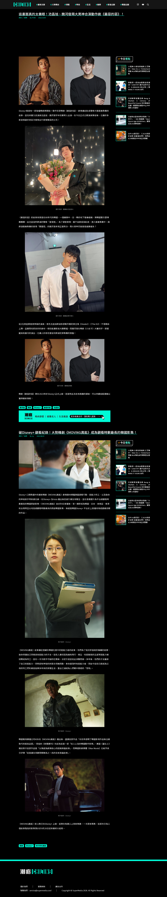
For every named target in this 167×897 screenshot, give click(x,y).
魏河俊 (22, 407)
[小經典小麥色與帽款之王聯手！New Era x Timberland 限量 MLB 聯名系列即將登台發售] (121, 70)
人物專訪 (54, 4)
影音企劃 (110, 4)
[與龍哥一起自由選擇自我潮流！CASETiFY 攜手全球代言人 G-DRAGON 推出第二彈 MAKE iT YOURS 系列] (121, 86)
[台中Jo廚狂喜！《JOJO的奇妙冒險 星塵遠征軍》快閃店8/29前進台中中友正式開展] (121, 136)
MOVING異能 (41, 845)
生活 (87, 4)
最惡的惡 (47, 407)
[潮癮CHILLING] (22, 4)
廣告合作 (59, 886)
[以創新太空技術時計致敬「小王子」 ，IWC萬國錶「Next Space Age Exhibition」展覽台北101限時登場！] (121, 120)
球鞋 (67, 4)
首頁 (20, 18)
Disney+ (37, 407)
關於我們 (24, 886)
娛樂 (98, 4)
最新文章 (40, 4)
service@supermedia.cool (40, 890)
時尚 (77, 4)
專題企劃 (124, 4)
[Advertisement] (83, 38)
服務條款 (41, 886)
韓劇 (29, 407)
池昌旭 (56, 407)
